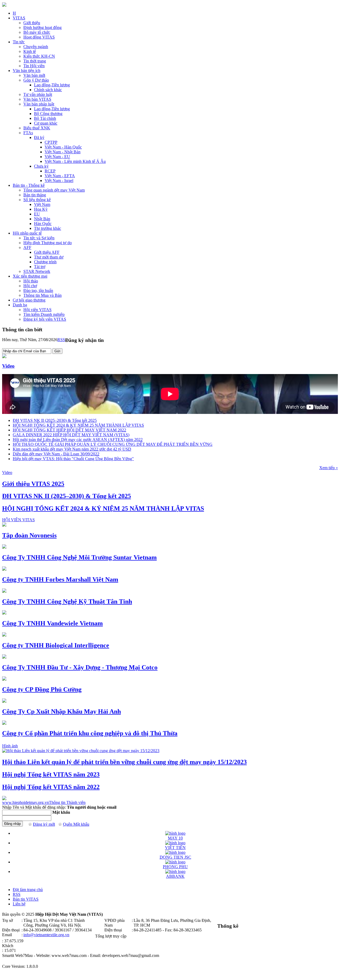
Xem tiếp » (328, 467)
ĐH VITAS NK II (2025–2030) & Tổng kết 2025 (55, 420)
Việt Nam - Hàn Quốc (63, 147)
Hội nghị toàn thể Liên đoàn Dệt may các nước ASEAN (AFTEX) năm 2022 (78, 439)
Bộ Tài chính (45, 118)
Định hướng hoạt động (42, 27)
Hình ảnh (10, 746)
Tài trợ (39, 266)
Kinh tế (29, 51)
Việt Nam (42, 204)
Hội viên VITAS (37, 309)
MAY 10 (175, 838)
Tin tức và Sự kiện (38, 238)
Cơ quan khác (45, 123)
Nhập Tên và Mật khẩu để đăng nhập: (34, 807)
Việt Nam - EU (57, 156)
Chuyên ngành (35, 46)
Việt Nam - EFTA (60, 175)
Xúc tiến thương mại (30, 276)
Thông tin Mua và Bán (42, 295)
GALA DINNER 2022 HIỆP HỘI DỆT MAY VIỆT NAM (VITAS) (71, 435)
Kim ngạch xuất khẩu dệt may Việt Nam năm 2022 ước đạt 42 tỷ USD (72, 449)
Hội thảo (30, 281)
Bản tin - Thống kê (29, 185)
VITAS (19, 18)
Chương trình (45, 262)
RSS (61, 339)
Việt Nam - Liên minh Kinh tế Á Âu (75, 161)
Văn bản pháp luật (38, 104)
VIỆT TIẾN (175, 847)
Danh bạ (20, 305)
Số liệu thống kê (37, 199)
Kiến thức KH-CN (39, 56)
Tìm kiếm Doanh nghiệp (44, 314)
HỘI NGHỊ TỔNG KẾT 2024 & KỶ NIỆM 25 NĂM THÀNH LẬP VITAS (78, 425)
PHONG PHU (175, 866)
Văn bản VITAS (37, 99)
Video (8, 366)
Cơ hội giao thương (29, 300)
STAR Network (36, 271)
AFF (27, 247)
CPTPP (51, 142)
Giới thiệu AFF (47, 252)
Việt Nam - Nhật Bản (62, 152)
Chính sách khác (48, 89)
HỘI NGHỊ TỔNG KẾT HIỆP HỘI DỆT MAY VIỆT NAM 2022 (69, 430)
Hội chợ (30, 285)
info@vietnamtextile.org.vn (46, 934)
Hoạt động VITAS (39, 37)
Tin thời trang (34, 61)
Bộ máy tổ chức (36, 32)
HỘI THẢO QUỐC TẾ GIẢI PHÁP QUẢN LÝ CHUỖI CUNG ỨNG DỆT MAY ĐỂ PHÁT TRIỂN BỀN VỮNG (112, 444)
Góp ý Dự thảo (36, 80)
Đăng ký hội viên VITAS (44, 319)
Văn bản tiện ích (26, 70)
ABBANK (175, 876)
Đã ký (39, 137)
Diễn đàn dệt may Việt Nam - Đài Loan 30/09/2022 (56, 454)
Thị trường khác (47, 228)
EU (37, 214)
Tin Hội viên (34, 65)
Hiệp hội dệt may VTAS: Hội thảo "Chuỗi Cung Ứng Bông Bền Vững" (73, 458)
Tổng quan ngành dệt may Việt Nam (54, 190)
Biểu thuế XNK (36, 128)
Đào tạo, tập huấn (38, 290)
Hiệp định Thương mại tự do (47, 242)
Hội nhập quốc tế (27, 233)
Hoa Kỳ (41, 209)
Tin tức (19, 42)
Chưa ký (41, 166)
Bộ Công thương (48, 113)
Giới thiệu (31, 22)
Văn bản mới (34, 75)
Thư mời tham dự (48, 257)
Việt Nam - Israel (59, 180)
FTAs (28, 132)
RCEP (50, 171)
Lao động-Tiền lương (52, 85)
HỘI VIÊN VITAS (18, 520)
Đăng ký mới (44, 824)
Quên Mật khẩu (76, 824)
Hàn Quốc (43, 223)
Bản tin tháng (34, 195)
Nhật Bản (42, 219)
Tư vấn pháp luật (37, 94)
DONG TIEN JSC (175, 857)
